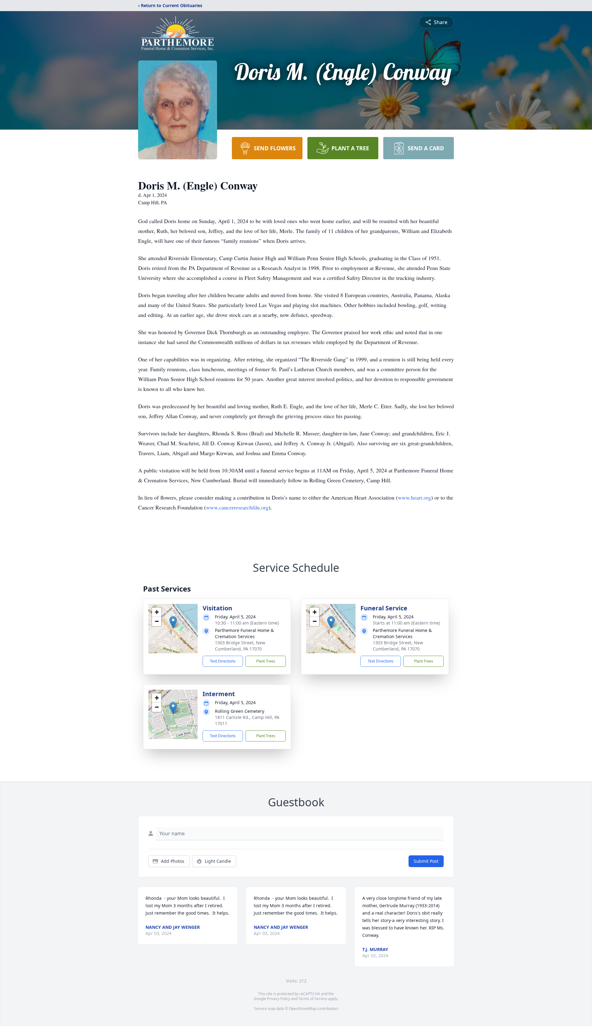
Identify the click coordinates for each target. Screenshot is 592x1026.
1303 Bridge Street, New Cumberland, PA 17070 (240, 646)
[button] (173, 622)
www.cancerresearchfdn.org (237, 507)
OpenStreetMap (302, 1008)
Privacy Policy (278, 998)
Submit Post (426, 861)
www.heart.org (414, 497)
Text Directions (223, 661)
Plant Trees (265, 661)
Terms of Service (312, 998)
